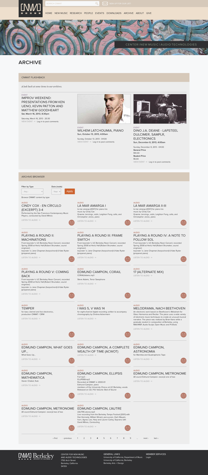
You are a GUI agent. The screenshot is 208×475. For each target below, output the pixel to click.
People (88, 13)
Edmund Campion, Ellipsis (99, 373)
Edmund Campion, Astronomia (148, 349)
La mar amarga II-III (149, 206)
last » (156, 438)
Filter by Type (28, 186)
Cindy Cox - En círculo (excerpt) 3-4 (41, 208)
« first (55, 438)
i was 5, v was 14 (91, 308)
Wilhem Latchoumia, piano (100, 131)
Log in (39, 121)
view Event (27, 121)
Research (76, 13)
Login (148, 457)
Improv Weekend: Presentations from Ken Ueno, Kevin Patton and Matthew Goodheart (43, 104)
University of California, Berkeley (118, 460)
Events (99, 13)
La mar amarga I (91, 206)
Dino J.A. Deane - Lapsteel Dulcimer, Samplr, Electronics (155, 135)
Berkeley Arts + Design (114, 463)
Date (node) (57, 186)
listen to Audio (30, 220)
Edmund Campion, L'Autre (99, 408)
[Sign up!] (105, 3)
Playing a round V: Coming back (45, 274)
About (140, 13)
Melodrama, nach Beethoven (159, 308)
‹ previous (67, 438)
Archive (129, 13)
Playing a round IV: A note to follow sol (159, 237)
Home (48, 13)
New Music (61, 13)
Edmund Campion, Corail (99, 272)
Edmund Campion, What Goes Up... (47, 349)
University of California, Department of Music (123, 457)
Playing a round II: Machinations (38, 237)
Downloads (114, 13)
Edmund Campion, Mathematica (37, 375)
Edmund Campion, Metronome (159, 373)
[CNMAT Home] (31, 8)
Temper (28, 308)
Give (149, 13)
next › (145, 438)
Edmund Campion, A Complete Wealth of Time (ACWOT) (103, 349)
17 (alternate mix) (148, 272)
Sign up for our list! (120, 4)
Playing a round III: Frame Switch (100, 237)
